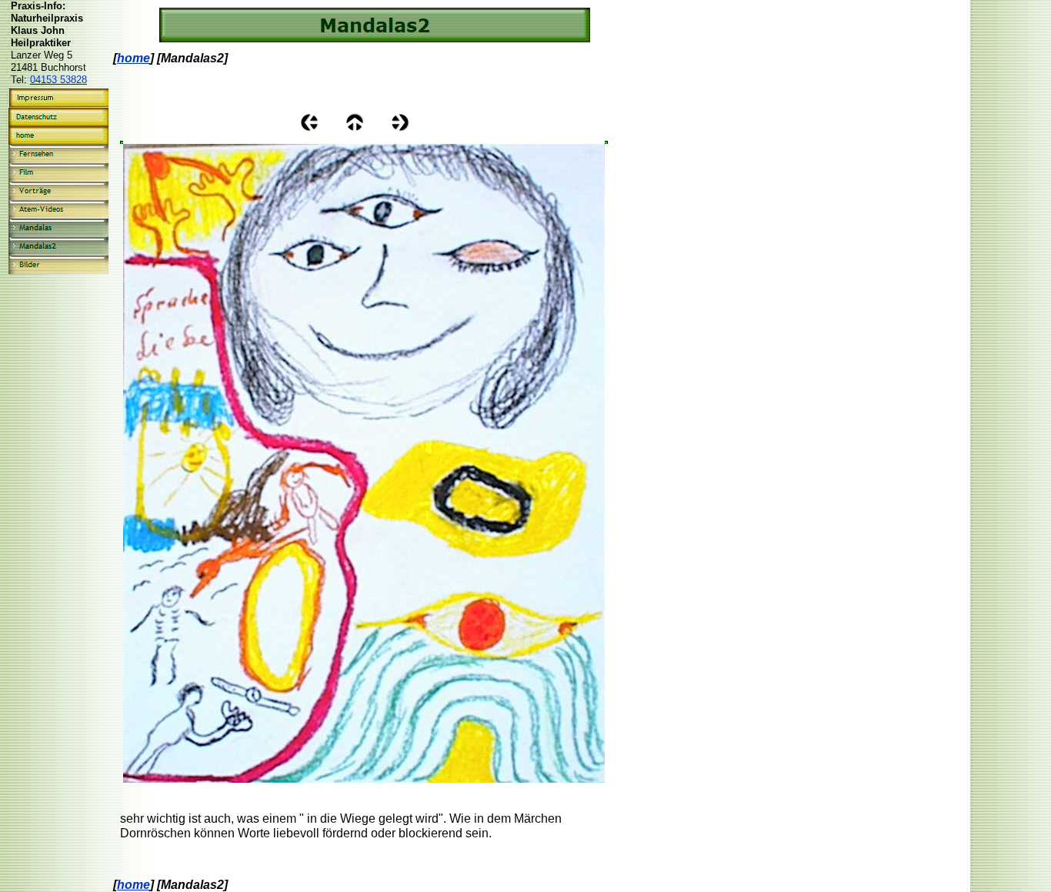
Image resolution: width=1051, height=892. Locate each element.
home (133, 58)
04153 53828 (58, 79)
